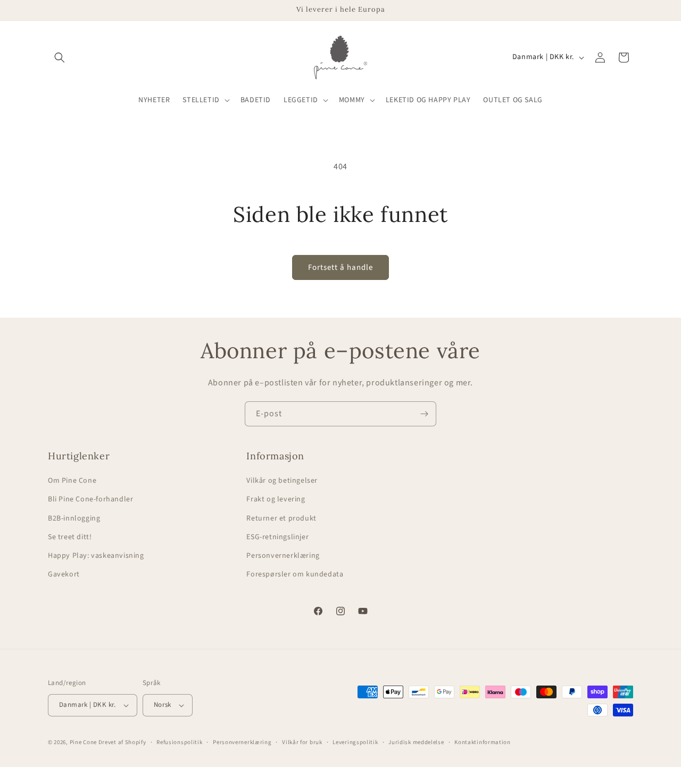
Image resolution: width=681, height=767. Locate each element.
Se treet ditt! (70, 537)
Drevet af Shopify (122, 742)
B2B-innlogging (74, 518)
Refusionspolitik (179, 742)
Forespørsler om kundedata (294, 574)
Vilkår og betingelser (282, 480)
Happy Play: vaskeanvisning (96, 555)
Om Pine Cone (72, 480)
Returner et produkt (281, 518)
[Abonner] (424, 413)
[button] (59, 57)
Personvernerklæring (282, 555)
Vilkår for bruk (302, 742)
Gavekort (64, 574)
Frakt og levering (275, 499)
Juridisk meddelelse (416, 742)
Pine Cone (83, 742)
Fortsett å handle (340, 267)
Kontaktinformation (482, 742)
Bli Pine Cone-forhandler (90, 499)
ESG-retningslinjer (277, 537)
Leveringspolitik (355, 742)
